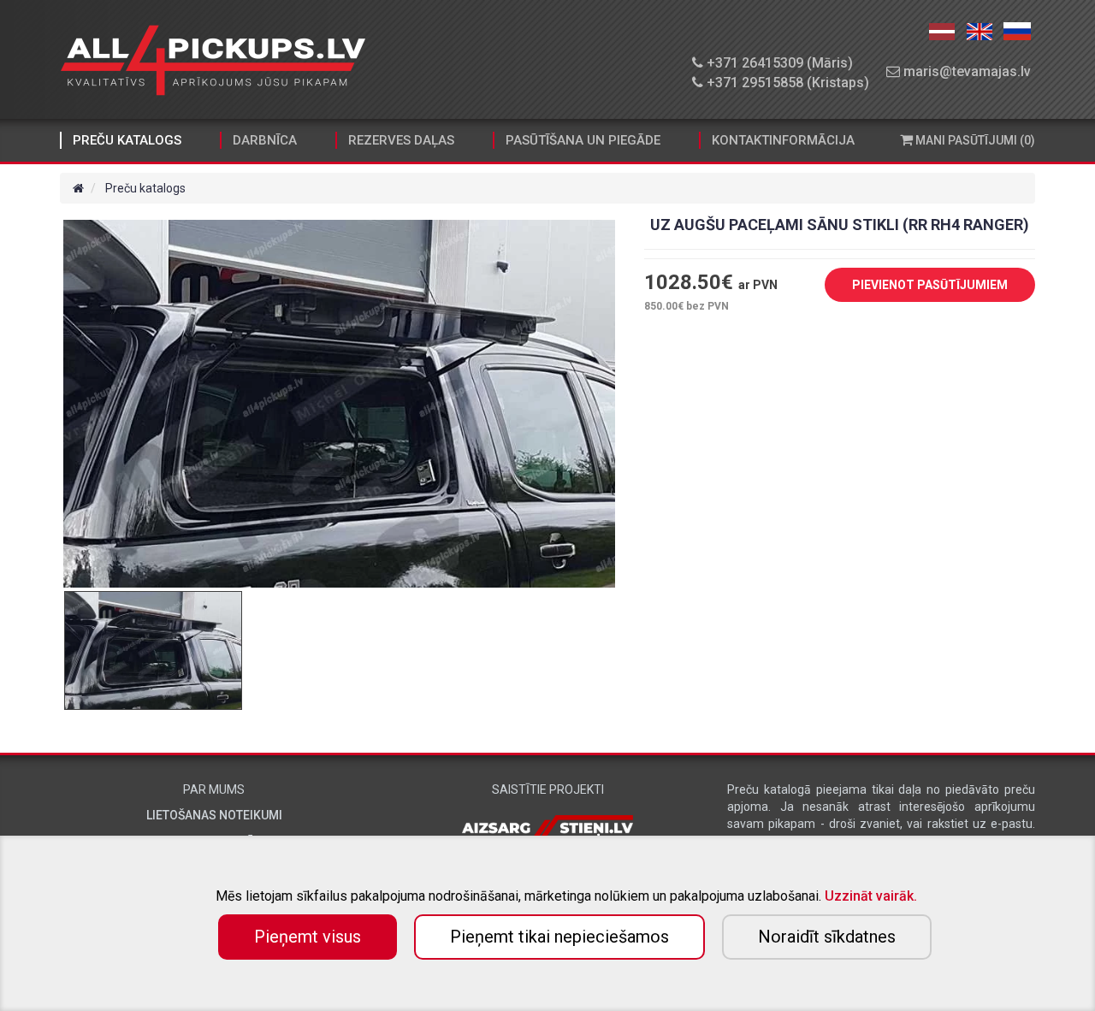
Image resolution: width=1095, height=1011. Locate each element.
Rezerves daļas (401, 140)
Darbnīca (265, 140)
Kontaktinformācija (783, 140)
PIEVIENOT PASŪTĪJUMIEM (930, 285)
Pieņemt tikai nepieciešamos (559, 936)
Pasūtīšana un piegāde (583, 140)
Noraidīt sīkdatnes (827, 936)
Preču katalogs (127, 140)
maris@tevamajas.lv (965, 71)
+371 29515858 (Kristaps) (786, 82)
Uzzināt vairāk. (871, 896)
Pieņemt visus (307, 936)
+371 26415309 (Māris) (778, 63)
